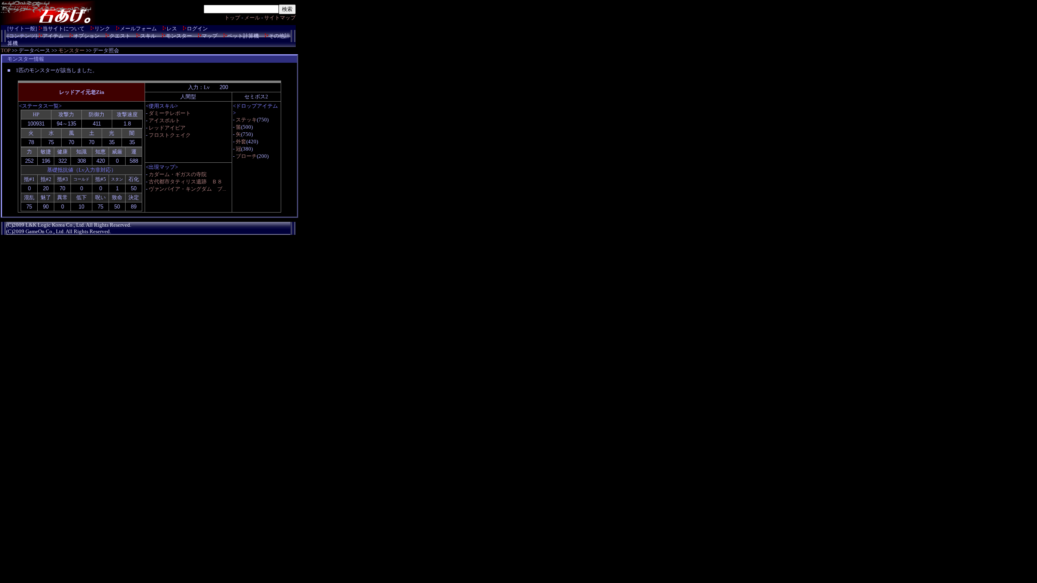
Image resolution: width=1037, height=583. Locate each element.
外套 (241, 141)
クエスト (119, 36)
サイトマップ (280, 18)
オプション (86, 36)
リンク (102, 29)
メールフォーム (138, 29)
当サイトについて (64, 29)
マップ (210, 36)
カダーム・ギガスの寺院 (178, 174)
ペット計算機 (243, 36)
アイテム (53, 36)
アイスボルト (164, 120)
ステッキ (246, 120)
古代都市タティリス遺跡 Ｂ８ (185, 182)
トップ (232, 18)
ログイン (197, 29)
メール (252, 18)
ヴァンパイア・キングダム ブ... (187, 189)
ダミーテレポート (170, 113)
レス (171, 29)
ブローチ (246, 156)
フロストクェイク (170, 135)
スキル (148, 36)
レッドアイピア (167, 128)
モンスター (179, 36)
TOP (6, 50)
